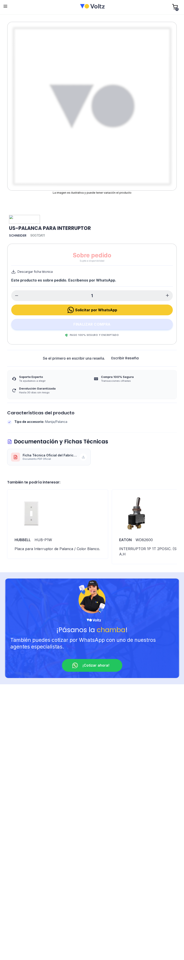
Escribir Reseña (125, 358)
